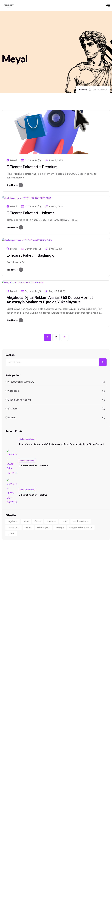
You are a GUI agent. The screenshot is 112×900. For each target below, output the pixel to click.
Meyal (13, 160)
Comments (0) (33, 160)
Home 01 (83, 89)
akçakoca (12, 521)
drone (26, 521)
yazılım (11, 533)
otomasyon (13, 527)
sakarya (60, 527)
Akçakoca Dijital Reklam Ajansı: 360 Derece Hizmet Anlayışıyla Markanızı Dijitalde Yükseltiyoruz (50, 299)
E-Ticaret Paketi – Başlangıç (30, 255)
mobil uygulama (80, 521)
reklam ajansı (43, 527)
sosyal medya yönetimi (80, 527)
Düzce (38, 521)
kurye (64, 521)
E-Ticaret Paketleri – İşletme (31, 213)
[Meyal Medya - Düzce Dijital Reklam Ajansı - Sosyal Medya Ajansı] (8, 5)
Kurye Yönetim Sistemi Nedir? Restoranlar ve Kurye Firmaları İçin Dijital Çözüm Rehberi (61, 444)
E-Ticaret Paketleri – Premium (32, 167)
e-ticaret (51, 521)
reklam (28, 527)
